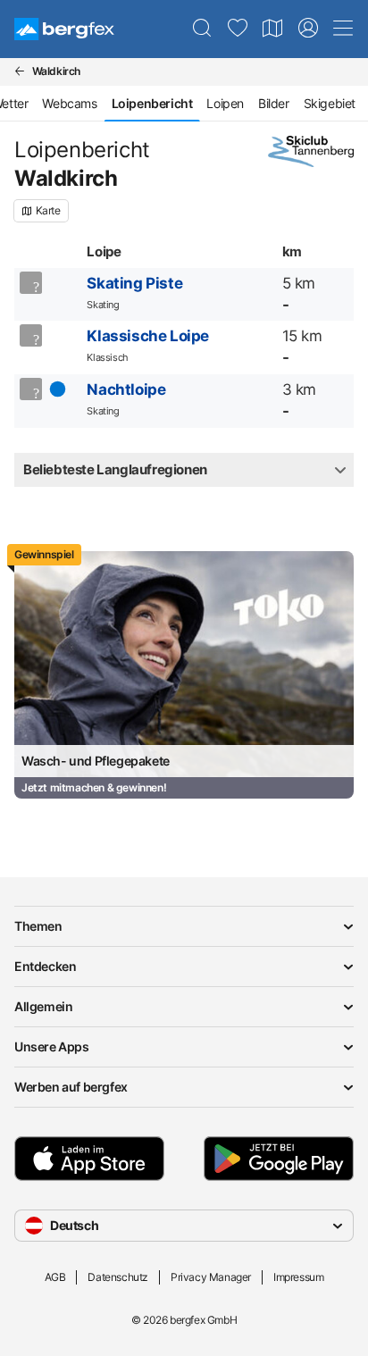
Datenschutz (118, 1277)
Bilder (273, 103)
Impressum (298, 1277)
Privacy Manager (211, 1277)
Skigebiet (329, 103)
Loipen (225, 103)
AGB (55, 1277)
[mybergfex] (308, 28)
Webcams (69, 103)
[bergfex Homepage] (64, 29)
